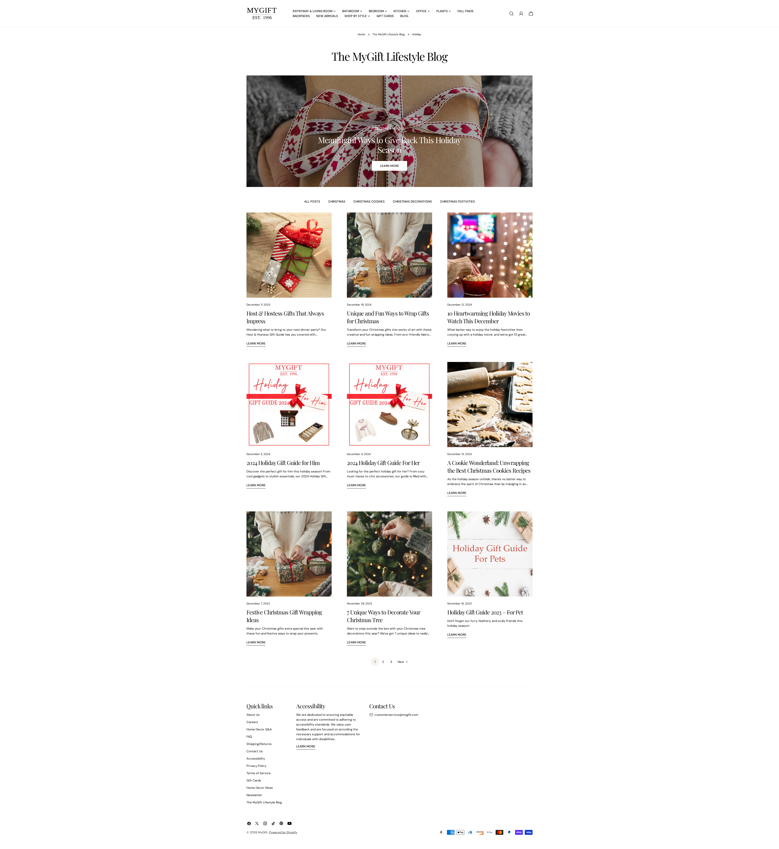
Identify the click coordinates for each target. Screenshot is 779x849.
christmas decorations (412, 202)
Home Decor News (259, 788)
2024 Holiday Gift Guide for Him (283, 462)
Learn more (389, 166)
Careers (252, 722)
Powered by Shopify (283, 832)
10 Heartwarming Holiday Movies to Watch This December (488, 317)
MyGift (263, 832)
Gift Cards (253, 780)
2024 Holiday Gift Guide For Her (383, 462)
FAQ (249, 737)
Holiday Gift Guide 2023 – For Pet (485, 612)
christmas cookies (369, 202)
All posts (312, 202)
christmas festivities (457, 202)
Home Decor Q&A (259, 729)
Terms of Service (258, 773)
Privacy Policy (256, 766)
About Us (253, 715)
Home (361, 34)
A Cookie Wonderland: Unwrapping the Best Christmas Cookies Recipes (488, 466)
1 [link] (375, 662)
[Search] (511, 14)
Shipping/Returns (259, 744)
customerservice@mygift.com (396, 715)
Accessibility (255, 759)
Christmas (336, 202)
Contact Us (254, 751)
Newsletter (254, 795)
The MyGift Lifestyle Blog (388, 34)
